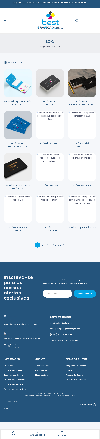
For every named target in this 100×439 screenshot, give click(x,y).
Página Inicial (46, 46)
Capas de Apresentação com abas (18, 103)
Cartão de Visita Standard (82, 145)
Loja (13, 434)
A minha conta (37, 435)
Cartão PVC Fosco (50, 185)
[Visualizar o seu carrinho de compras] (76, 20)
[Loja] (12, 432)
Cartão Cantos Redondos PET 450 (18, 145)
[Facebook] (6, 346)
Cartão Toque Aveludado (82, 227)
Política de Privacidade (42, 395)
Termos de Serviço (60, 395)
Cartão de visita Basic (50, 143)
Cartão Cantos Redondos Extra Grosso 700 (82, 104)
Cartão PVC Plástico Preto (18, 229)
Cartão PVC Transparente (50, 229)
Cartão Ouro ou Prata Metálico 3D (18, 187)
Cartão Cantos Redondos (50, 103)
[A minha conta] (37, 432)
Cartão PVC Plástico (82, 185)
